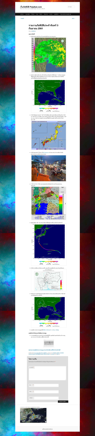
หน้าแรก (22, 14)
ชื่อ (31, 385)
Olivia (45, 354)
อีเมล (31, 391)
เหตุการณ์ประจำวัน (39, 353)
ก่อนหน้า (22, 18)
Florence (30, 354)
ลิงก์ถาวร (58, 354)
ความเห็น (32, 367)
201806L (54, 353)
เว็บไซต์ (31, 397)
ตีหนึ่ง (44, 330)
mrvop (52, 354)
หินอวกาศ (46, 14)
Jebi (36, 354)
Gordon (33, 354)
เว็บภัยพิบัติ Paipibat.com (31, 6)
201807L (58, 353)
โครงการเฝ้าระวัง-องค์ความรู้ (65, 14)
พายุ (37, 14)
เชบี (47, 354)
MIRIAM (38, 354)
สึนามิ (41, 14)
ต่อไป (73, 18)
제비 (49, 354)
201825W (62, 353)
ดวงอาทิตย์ (28, 14)
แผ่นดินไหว (56, 14)
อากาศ (51, 14)
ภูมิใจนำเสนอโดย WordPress (47, 429)
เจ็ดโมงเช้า (48, 330)
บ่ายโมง (53, 330)
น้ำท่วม (33, 14)
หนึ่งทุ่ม (57, 330)
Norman (42, 354)
